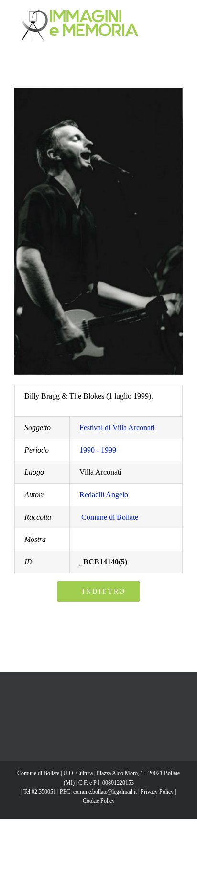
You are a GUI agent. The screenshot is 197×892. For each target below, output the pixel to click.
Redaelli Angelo (103, 495)
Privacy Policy (157, 791)
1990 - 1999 (97, 450)
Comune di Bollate (109, 517)
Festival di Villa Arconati (116, 427)
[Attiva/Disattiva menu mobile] (179, 15)
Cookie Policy (99, 801)
